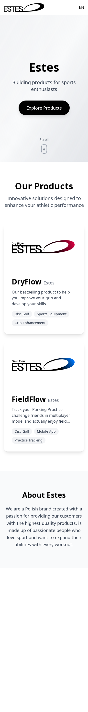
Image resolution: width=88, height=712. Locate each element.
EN (81, 7)
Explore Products (44, 108)
